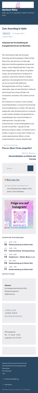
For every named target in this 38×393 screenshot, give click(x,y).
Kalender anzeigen (8, 274)
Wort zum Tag (13, 179)
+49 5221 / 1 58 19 (10, 310)
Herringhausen (7, 371)
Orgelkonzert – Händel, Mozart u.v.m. (22, 257)
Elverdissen (6, 368)
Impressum (8, 384)
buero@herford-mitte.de (13, 316)
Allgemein (6, 33)
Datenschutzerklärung (12, 379)
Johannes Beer (7, 37)
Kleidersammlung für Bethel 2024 (21, 244)
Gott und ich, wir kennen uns (17, 186)
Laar (3, 373)
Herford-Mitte (9, 9)
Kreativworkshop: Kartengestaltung (22, 251)
